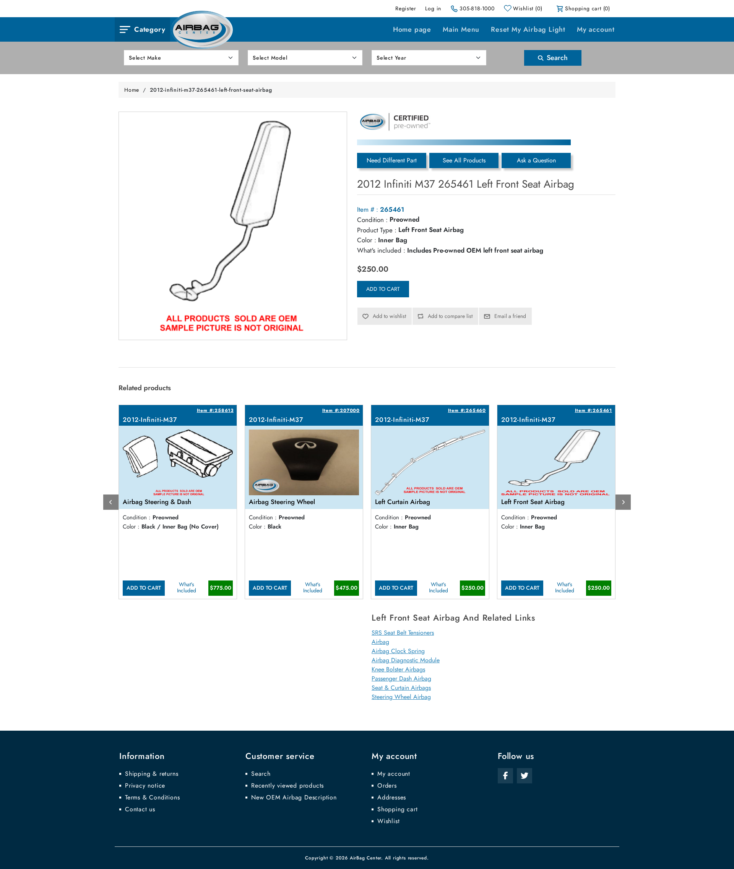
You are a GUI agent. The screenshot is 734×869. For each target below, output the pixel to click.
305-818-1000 (477, 8)
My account (596, 29)
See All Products (464, 160)
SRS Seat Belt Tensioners (403, 632)
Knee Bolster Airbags (398, 669)
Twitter (524, 775)
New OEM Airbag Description (294, 797)
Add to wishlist (389, 316)
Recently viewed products (287, 786)
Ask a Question (536, 160)
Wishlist (388, 821)
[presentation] (111, 502)
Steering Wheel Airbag (401, 696)
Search (556, 58)
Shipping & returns (151, 774)
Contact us (140, 809)
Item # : (367, 209)
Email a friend (510, 316)
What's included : (381, 250)
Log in (433, 8)
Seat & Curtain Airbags (401, 687)
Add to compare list (450, 316)
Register (405, 8)
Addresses (391, 797)
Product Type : (376, 230)
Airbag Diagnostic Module (406, 660)
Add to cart (383, 289)
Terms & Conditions (152, 797)
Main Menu (461, 29)
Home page (412, 29)
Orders (387, 786)
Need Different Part (392, 160)
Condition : (372, 219)
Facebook (505, 775)
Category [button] (149, 29)
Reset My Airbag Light (528, 29)
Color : (366, 240)
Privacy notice (145, 786)
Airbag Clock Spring (398, 651)
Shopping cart (397, 809)
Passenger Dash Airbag (401, 678)
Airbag (380, 641)
